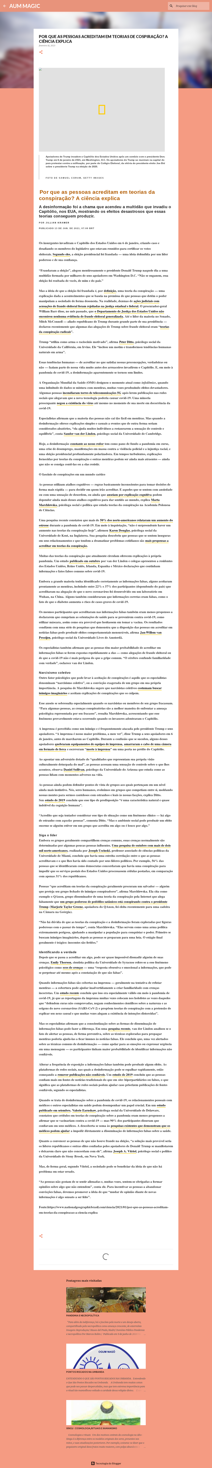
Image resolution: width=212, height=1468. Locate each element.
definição (110, 290)
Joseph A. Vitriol (124, 1151)
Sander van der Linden (79, 433)
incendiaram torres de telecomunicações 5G (92, 392)
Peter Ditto (126, 342)
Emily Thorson (61, 962)
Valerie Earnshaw (84, 1110)
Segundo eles (61, 254)
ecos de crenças (73, 967)
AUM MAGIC (24, 6)
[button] (41, 52)
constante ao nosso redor (87, 443)
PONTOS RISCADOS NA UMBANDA (85, 1372)
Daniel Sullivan (74, 769)
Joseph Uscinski (99, 850)
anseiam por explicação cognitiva (129, 494)
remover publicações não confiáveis (81, 1074)
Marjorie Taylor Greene (67, 906)
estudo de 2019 (55, 800)
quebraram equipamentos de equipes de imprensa (88, 744)
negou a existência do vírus (75, 403)
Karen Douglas (119, 530)
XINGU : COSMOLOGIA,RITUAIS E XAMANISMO (91, 1428)
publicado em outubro (84, 561)
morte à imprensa (98, 749)
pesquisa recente (119, 1028)
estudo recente (69, 993)
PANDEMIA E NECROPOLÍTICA (82, 1315)
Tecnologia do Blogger (108, 1463)
